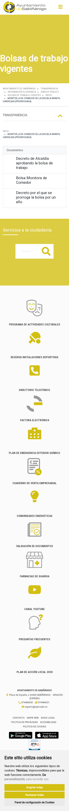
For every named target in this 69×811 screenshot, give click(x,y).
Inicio (49, 95)
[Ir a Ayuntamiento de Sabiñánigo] (25, 7)
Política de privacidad (24, 722)
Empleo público (50, 92)
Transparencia (49, 88)
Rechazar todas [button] (34, 794)
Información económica (22, 92)
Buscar (46, 251)
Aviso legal (48, 717)
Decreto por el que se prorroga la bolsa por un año (36, 197)
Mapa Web (33, 717)
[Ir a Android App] (21, 735)
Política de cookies (34, 726)
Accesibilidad (48, 722)
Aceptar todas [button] (34, 787)
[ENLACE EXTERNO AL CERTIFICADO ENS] (34, 745)
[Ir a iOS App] (47, 735)
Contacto (19, 717)
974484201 (43, 702)
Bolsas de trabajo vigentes (24, 95)
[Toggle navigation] (60, 8)
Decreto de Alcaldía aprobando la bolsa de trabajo (34, 163)
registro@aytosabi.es (35, 706)
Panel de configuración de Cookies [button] (34, 802)
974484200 (27, 702)
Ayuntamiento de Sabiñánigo (19, 88)
